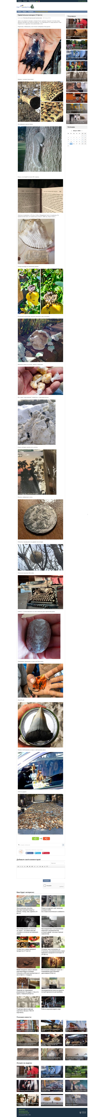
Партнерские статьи (23, 1111)
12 (73, 139)
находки (22, 844)
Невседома (28, 7)
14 (79, 139)
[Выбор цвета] (37, 866)
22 (82, 141)
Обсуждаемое (32, 1)
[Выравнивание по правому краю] (32, 866)
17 (68, 141)
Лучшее (25, 1)
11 (71, 139)
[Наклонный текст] (20, 866)
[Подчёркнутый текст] (22, 866)
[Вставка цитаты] (42, 866)
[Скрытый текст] (40, 866)
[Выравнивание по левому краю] (27, 866)
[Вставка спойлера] (47, 866)
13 (76, 139)
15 (82, 139)
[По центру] (30, 866)
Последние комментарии (41, 11)
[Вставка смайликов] (35, 866)
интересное (27, 844)
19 (73, 141)
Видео (24, 11)
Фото (19, 11)
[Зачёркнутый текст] (24, 866)
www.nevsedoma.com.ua (24, 1112)
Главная (20, 1)
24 (68, 143)
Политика (25, 18)
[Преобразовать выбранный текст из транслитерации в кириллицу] (45, 866)
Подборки (30, 11)
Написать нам (22, 1109)
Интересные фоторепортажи (35, 18)
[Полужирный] (18, 866)
